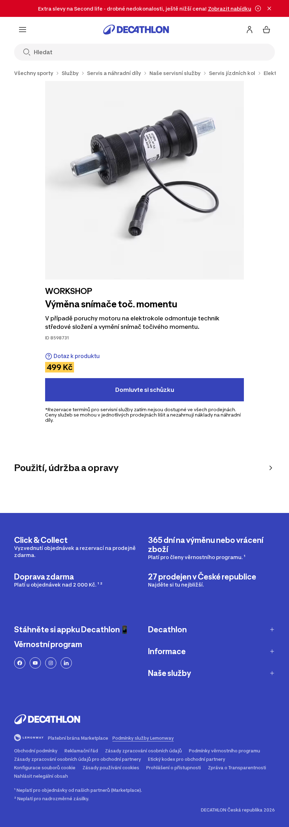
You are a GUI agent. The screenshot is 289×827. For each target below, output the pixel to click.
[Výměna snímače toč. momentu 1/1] (144, 180)
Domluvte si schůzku (144, 389)
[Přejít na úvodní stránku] (136, 30)
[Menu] (22, 29)
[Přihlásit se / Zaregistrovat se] (249, 29)
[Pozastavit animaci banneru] (258, 8)
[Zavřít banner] (269, 8)
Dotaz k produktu (77, 356)
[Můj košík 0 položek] (266, 29)
